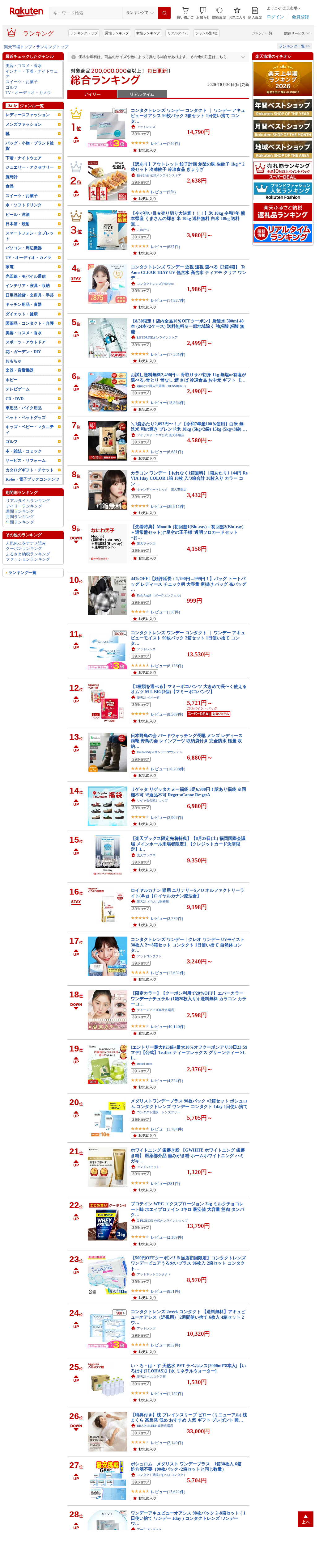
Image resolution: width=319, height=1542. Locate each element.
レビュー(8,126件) (167, 666)
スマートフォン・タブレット (30, 236)
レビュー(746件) (165, 143)
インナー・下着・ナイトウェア (32, 74)
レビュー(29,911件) (168, 506)
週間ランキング (20, 511)
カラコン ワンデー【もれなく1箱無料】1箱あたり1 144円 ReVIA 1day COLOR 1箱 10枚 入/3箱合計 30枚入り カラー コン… (189, 478)
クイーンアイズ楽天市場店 (155, 1010)
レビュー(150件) (165, 612)
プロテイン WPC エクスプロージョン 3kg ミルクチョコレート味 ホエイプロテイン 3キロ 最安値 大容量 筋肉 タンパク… (187, 1209)
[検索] (164, 13)
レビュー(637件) (165, 246)
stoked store (144, 1063)
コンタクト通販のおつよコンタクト (161, 1475)
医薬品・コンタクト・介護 (30, 323)
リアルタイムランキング (28, 500)
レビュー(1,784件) (167, 1129)
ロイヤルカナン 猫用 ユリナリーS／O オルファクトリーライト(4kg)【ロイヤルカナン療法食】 (187, 893)
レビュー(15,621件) (168, 1491)
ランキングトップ (84, 33)
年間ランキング (20, 522)
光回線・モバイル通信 (26, 276)
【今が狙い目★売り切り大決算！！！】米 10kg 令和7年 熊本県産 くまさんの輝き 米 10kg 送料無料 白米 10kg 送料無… (188, 218)
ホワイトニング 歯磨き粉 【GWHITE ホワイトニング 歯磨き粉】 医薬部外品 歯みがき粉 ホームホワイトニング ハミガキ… (188, 1155)
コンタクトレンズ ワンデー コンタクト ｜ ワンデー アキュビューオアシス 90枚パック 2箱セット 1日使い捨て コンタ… (188, 116)
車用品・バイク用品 (24, 408)
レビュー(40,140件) (168, 1026)
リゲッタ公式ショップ (152, 800)
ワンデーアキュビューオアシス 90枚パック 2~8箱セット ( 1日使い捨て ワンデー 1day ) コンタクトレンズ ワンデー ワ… (188, 1518)
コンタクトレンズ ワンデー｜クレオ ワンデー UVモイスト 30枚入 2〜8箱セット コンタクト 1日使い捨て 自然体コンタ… (188, 945)
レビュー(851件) (165, 1291)
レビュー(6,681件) (167, 451)
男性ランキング (117, 33)
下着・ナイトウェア (24, 158)
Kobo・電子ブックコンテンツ (32, 479)
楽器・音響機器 (20, 370)
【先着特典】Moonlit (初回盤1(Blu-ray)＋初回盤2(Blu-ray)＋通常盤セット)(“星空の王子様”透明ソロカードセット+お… (187, 532)
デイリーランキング (24, 506)
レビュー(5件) (163, 192)
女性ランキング (148, 33)
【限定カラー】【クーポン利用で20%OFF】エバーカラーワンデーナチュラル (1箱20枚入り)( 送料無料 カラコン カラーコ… (188, 998)
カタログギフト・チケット (30, 470)
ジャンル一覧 (262, 33)
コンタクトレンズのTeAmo (155, 283)
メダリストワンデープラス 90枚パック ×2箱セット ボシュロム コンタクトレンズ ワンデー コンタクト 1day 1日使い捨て (189, 1103)
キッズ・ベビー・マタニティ (30, 429)
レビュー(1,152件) (167, 1393)
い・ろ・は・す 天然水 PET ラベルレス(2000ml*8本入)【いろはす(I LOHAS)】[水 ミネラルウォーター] (188, 1368)
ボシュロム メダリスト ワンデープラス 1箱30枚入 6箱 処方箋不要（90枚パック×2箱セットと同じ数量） (188, 1466)
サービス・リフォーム (26, 460)
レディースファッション (28, 114)
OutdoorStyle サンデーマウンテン (159, 752)
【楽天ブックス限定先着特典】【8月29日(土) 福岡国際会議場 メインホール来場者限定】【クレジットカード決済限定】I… (188, 844)
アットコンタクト (149, 956)
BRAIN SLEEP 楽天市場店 (155, 1425)
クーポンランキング (24, 548)
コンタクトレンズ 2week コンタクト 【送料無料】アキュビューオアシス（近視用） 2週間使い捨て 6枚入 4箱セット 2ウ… (188, 1317)
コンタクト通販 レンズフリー (158, 1112)
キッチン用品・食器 (24, 304)
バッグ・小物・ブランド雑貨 (30, 146)
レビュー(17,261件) (168, 354)
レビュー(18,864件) (168, 402)
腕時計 (12, 177)
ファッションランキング (28, 559)
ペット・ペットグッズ (26, 417)
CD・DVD (14, 398)
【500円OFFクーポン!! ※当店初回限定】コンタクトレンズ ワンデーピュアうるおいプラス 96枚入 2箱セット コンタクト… (188, 1263)
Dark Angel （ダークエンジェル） (160, 595)
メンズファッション (24, 124)
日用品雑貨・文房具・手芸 (30, 295)
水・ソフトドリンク (24, 205)
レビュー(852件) (165, 1345)
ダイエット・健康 (22, 314)
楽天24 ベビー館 (148, 697)
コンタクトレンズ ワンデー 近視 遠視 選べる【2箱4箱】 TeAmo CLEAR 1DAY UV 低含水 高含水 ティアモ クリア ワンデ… (188, 272)
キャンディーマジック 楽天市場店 (161, 489)
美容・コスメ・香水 (24, 65)
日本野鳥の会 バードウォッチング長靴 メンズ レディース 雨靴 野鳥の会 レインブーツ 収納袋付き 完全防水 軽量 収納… (187, 741)
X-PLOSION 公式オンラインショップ (162, 1220)
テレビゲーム (18, 389)
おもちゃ (14, 361)
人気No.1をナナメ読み (26, 543)
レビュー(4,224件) (167, 1080)
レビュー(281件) (165, 1183)
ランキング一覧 (22, 572)
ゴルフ (12, 87)
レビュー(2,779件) (167, 918)
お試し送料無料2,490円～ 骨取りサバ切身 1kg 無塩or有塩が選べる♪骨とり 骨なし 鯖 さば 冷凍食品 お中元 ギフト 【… (188, 377)
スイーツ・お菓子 (22, 81)
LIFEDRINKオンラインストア (157, 337)
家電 (10, 266)
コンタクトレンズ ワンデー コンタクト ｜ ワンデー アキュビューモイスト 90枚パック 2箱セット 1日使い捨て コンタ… (188, 638)
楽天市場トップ (18, 46)
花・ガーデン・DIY (23, 351)
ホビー (12, 379)
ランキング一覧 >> (294, 46)
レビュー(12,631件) (168, 973)
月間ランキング (20, 516)
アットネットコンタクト (154, 1274)
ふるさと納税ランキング (28, 554)
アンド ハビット (148, 1167)
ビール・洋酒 (18, 214)
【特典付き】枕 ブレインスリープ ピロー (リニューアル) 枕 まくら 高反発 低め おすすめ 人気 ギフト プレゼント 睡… (189, 1417)
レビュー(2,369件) (167, 1237)
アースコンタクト (149, 1529)
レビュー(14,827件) (168, 300)
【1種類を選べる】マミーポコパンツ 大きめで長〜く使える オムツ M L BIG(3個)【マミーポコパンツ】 (189, 689)
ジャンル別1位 (206, 33)
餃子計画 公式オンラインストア (159, 175)
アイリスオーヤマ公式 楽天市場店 (160, 435)
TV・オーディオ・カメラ (28, 92)
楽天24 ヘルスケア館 (151, 1376)
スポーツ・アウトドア (26, 342)
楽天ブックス (146, 543)
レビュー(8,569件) (167, 714)
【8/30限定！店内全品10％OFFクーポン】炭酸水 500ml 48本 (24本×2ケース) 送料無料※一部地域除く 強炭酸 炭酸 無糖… (187, 326)
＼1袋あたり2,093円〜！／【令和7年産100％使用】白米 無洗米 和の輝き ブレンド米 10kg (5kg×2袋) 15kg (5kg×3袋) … (189, 426)
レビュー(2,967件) (167, 817)
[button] (203, 13)
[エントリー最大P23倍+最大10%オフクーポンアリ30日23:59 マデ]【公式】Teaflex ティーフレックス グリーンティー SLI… (189, 1052)
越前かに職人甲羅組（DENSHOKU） (162, 386)
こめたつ (143, 229)
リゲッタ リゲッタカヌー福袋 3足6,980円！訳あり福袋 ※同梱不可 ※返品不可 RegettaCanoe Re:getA (188, 792)
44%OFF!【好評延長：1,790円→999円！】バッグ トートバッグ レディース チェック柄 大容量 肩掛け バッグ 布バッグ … (188, 584)
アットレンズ (146, 126)
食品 (10, 186)
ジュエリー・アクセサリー (30, 167)
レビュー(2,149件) (167, 1442)
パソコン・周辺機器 (24, 248)
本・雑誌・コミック (24, 451)
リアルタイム (178, 33)
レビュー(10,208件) (168, 769)
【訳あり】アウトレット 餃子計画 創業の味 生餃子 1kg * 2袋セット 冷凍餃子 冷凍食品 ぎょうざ (188, 167)
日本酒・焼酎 (18, 223)
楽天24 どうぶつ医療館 (153, 901)
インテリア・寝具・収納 (28, 285)
